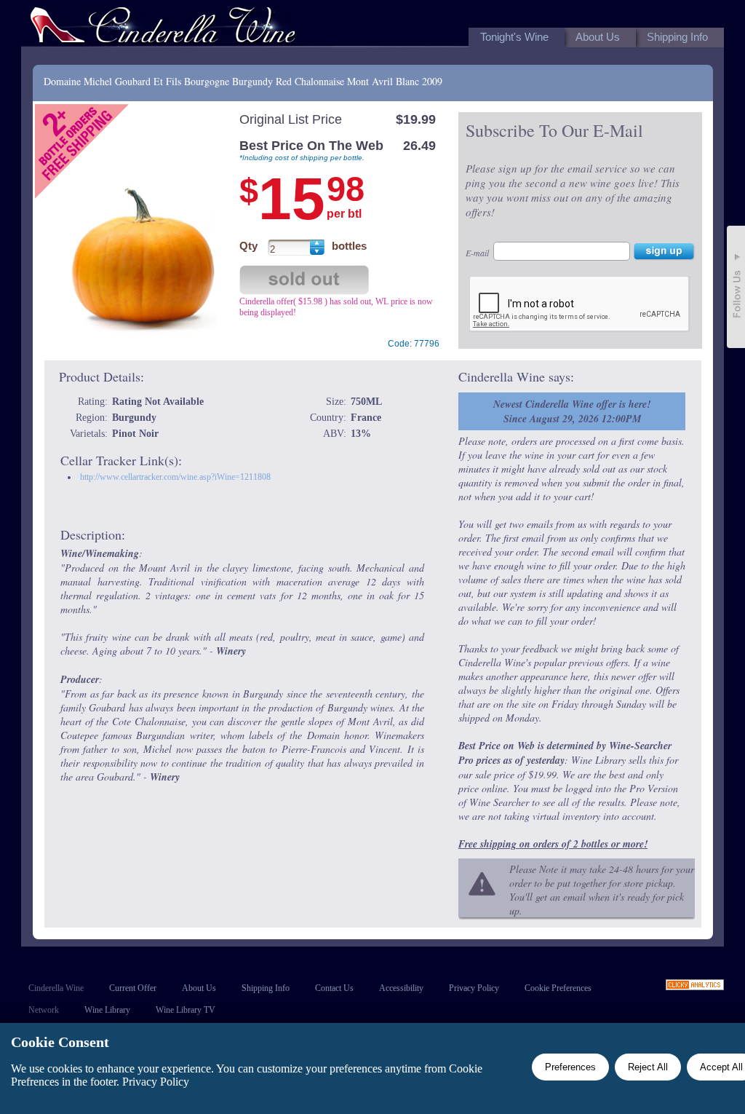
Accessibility (401, 988)
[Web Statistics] (695, 986)
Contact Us (334, 988)
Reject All (648, 1067)
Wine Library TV (185, 1010)
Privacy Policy (474, 988)
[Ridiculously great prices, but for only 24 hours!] (163, 28)
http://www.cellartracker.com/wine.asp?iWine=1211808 (175, 477)
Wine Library (107, 1010)
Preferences (570, 1067)
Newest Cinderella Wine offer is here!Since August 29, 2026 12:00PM (571, 411)
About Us (199, 988)
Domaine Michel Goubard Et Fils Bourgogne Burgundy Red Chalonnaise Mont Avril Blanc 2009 (243, 81)
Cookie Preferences (558, 988)
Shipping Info (266, 988)
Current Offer (132, 988)
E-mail (477, 252)
